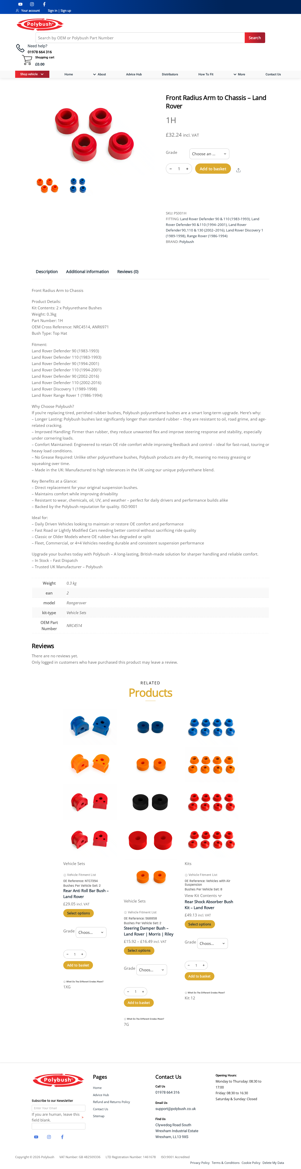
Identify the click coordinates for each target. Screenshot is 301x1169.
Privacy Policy (200, 1163)
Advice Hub (134, 74)
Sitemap (98, 1116)
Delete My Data (273, 1163)
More (241, 74)
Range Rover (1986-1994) (207, 235)
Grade (171, 152)
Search (255, 37)
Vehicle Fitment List (81, 875)
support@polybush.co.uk (175, 1109)
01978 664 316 (167, 1092)
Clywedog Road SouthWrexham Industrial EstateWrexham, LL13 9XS (176, 1131)
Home (68, 74)
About (101, 74)
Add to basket (213, 168)
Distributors (170, 74)
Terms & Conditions (226, 1163)
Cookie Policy (251, 1163)
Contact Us (273, 74)
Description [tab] (47, 271)
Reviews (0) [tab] (127, 271)
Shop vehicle (29, 74)
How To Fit (205, 74)
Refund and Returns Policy (111, 1102)
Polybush (186, 241)
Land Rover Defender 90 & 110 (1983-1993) (215, 218)
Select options (78, 913)
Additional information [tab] (87, 271)
